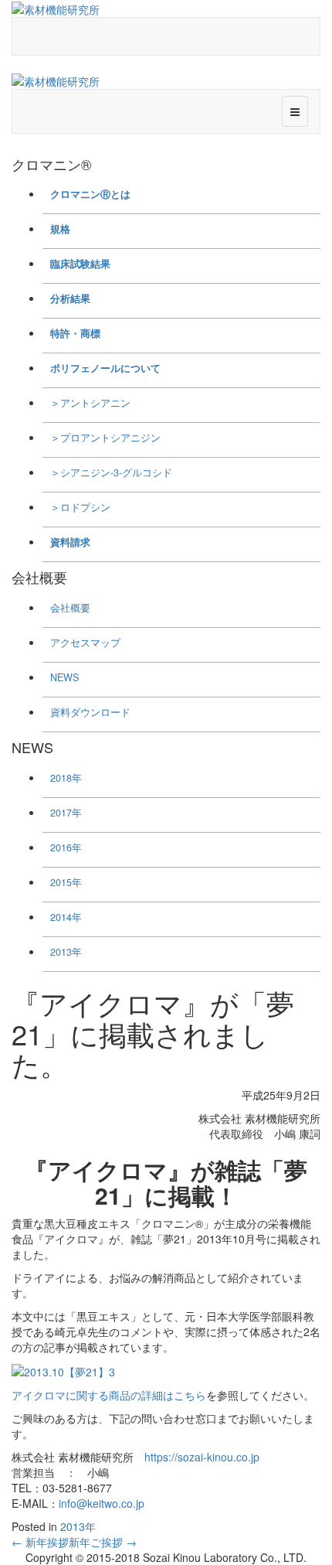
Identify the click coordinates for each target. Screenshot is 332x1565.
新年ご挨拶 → (103, 1542)
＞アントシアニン (90, 403)
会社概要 (70, 608)
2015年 (66, 882)
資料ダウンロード (90, 712)
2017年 (66, 813)
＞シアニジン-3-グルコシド (111, 472)
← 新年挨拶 (40, 1542)
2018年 (66, 778)
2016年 (66, 847)
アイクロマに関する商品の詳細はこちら (109, 1395)
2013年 (66, 952)
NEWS (64, 677)
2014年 (66, 917)
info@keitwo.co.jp (101, 1503)
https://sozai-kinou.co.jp (201, 1456)
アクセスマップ (85, 643)
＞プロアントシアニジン (105, 438)
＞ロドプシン (80, 507)
